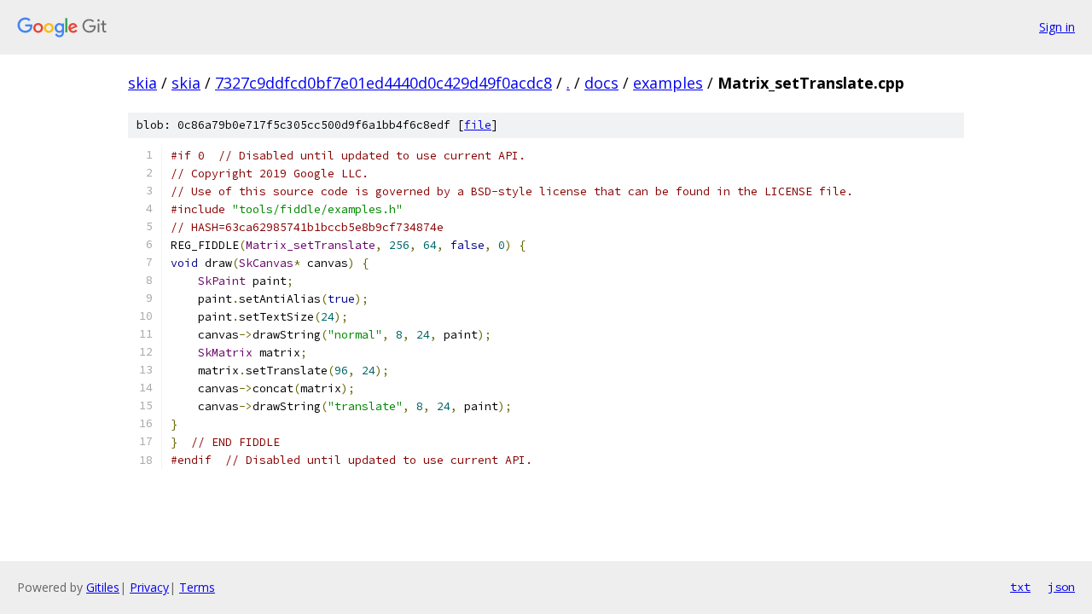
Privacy (149, 587)
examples (668, 82)
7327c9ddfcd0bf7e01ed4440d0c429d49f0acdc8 (383, 82)
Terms (197, 587)
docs (601, 82)
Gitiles (102, 587)
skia (142, 82)
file (477, 125)
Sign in (1057, 27)
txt (1020, 586)
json (1061, 586)
